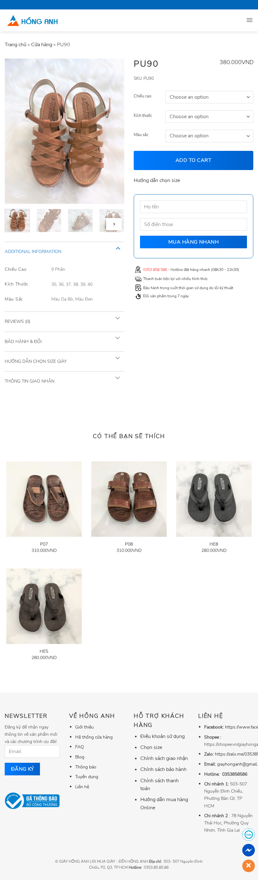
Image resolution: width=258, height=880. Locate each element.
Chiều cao (142, 96)
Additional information (33, 252)
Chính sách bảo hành (163, 769)
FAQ (79, 747)
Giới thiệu (84, 727)
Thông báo (85, 767)
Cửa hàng (41, 44)
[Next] (114, 224)
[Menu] (249, 20)
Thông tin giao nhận (29, 381)
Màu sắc (141, 135)
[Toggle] (118, 248)
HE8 (214, 544)
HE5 (44, 651)
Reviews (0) (17, 321)
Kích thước (143, 115)
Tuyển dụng (86, 776)
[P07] (44, 499)
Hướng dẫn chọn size (157, 180)
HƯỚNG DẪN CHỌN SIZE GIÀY (36, 361)
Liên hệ (82, 787)
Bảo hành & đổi (23, 341)
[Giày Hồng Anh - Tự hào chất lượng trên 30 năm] (48, 20)
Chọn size (151, 747)
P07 (44, 544)
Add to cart (193, 160)
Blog (79, 757)
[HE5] (44, 606)
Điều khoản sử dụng (162, 736)
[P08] (129, 499)
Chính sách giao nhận (164, 758)
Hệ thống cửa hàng (94, 737)
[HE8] (214, 499)
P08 (129, 544)
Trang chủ (15, 44)
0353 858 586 (155, 269)
